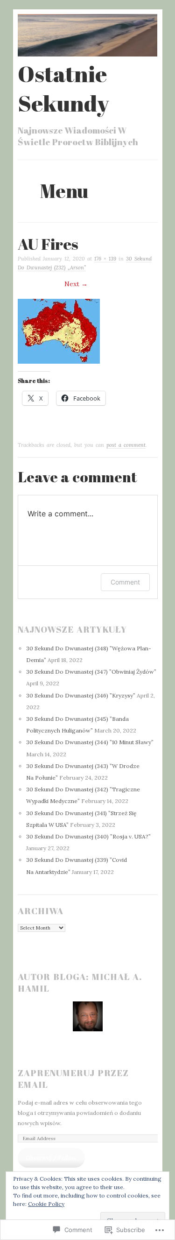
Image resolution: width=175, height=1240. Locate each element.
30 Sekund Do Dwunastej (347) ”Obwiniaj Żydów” (91, 671)
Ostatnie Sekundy (63, 88)
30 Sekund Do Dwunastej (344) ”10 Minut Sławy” (90, 742)
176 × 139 (105, 258)
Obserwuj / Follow (51, 1157)
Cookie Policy (46, 1203)
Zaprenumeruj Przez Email (73, 1079)
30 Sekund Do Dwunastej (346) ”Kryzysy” (80, 695)
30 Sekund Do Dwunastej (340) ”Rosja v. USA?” (88, 836)
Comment (125, 582)
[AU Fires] (59, 361)
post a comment (126, 445)
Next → (76, 284)
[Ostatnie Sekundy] (88, 54)
